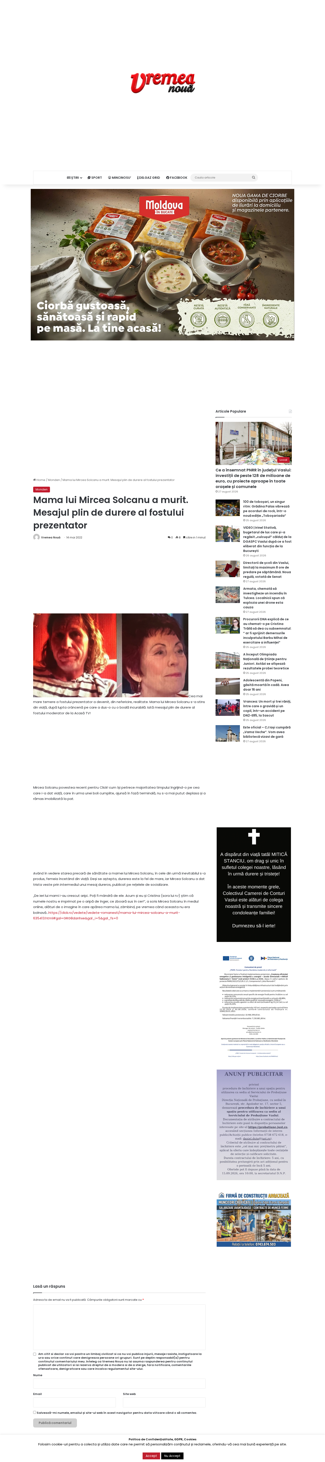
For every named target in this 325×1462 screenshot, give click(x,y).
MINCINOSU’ (121, 177)
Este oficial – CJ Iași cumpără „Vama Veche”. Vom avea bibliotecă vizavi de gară (267, 732)
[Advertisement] (162, 31)
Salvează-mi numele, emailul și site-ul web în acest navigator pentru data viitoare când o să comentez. (117, 1413)
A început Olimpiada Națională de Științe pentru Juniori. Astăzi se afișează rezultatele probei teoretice (266, 661)
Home (40, 480)
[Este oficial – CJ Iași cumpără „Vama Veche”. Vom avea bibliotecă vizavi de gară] (228, 733)
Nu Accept (172, 1456)
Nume (37, 1375)
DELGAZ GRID (149, 177)
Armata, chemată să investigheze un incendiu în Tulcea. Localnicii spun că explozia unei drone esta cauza (265, 597)
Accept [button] (151, 1456)
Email (37, 1394)
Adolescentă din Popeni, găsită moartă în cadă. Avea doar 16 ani (266, 685)
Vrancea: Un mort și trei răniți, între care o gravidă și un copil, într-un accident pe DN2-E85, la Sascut (267, 708)
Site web (129, 1394)
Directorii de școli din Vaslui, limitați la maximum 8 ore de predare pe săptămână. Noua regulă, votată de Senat (267, 570)
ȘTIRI (75, 177)
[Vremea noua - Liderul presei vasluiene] (162, 83)
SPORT (96, 177)
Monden (54, 480)
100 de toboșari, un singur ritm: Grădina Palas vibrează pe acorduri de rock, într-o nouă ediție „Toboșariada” (266, 509)
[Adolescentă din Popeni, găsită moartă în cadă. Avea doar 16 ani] (228, 686)
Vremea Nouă (50, 537)
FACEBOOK (178, 177)
